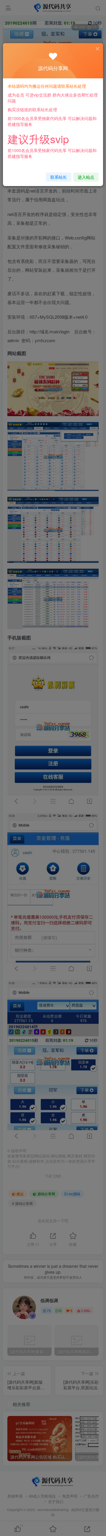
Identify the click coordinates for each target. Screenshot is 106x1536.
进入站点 (86, 177)
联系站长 (58, 177)
